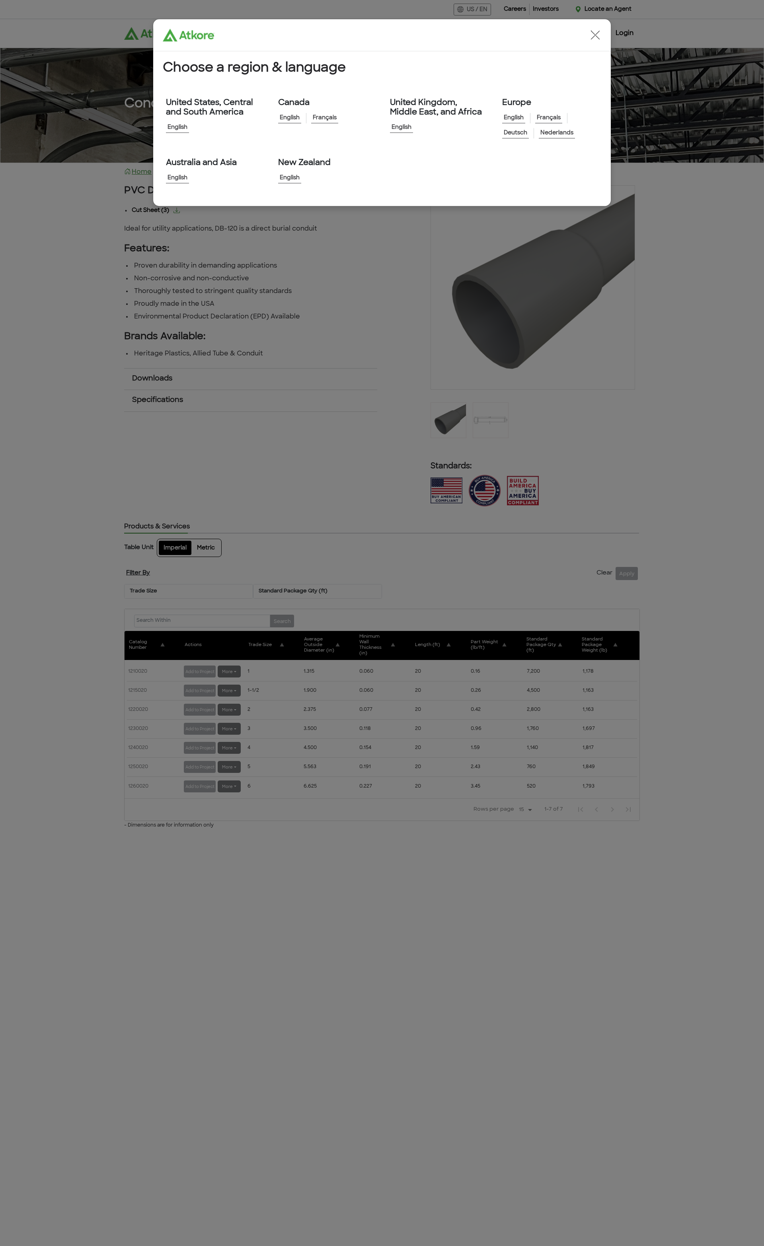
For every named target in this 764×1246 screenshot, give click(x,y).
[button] (595, 35)
